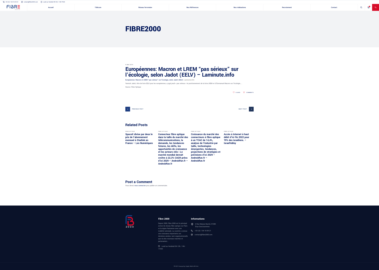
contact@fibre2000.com (31, 2)
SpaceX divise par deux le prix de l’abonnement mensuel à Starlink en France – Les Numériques (139, 139)
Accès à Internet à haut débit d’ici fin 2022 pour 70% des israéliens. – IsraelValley (236, 139)
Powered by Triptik (184, 266)
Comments (250, 92)
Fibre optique (130, 131)
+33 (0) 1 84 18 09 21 (11, 2)
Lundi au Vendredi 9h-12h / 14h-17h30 (54, 2)
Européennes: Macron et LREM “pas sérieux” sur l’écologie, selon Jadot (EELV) (154, 80)
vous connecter (140, 185)
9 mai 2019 (129, 65)
